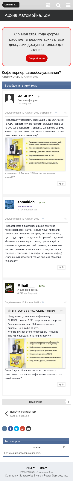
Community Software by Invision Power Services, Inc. (36, 475)
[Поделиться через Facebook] (10, 428)
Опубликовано (22, 112)
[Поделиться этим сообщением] (65, 112)
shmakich (26, 201)
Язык (29, 467)
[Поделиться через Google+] (22, 428)
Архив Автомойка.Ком (28, 15)
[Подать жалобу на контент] (55, 112)
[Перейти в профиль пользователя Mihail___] (9, 288)
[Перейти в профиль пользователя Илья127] (9, 98)
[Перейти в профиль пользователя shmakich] (9, 204)
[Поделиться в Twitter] (16, 428)
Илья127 (14, 76)
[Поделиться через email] (28, 428)
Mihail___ (25, 285)
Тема (41, 467)
